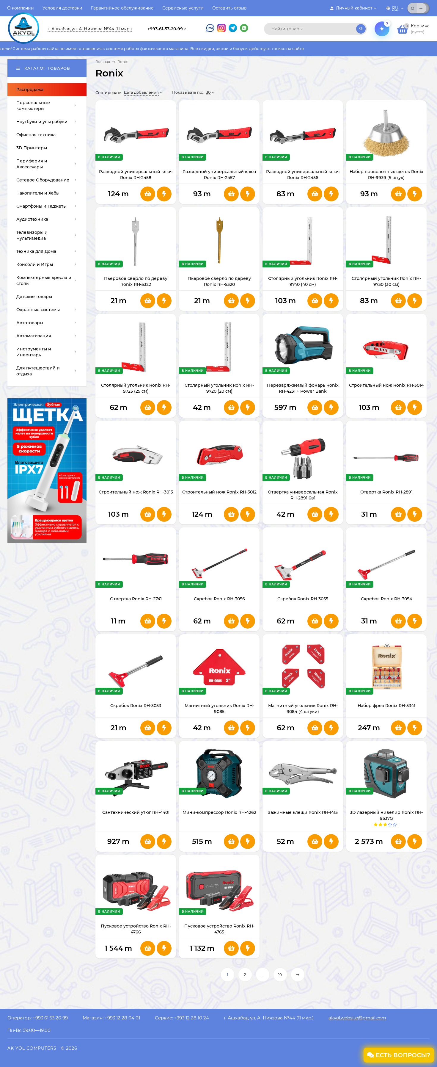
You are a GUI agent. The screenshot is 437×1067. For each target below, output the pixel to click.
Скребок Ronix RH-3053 (135, 705)
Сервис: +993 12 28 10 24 (182, 1018)
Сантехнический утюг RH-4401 (135, 812)
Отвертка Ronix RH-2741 (136, 598)
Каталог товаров (46, 68)
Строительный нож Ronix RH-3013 (136, 492)
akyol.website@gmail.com (357, 1018)
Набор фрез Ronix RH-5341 (386, 705)
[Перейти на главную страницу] (23, 23)
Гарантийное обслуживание (122, 8)
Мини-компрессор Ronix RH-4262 (219, 812)
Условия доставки (62, 8)
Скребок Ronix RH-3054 (386, 598)
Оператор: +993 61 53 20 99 (37, 1018)
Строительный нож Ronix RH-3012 (219, 492)
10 (280, 974)
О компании (20, 8)
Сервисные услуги (183, 8)
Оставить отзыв (229, 8)
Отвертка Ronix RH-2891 (386, 492)
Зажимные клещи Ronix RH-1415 (303, 812)
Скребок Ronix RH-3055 (302, 598)
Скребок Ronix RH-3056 (219, 598)
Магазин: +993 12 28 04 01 (111, 1018)
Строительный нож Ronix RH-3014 (386, 385)
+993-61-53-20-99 (165, 29)
